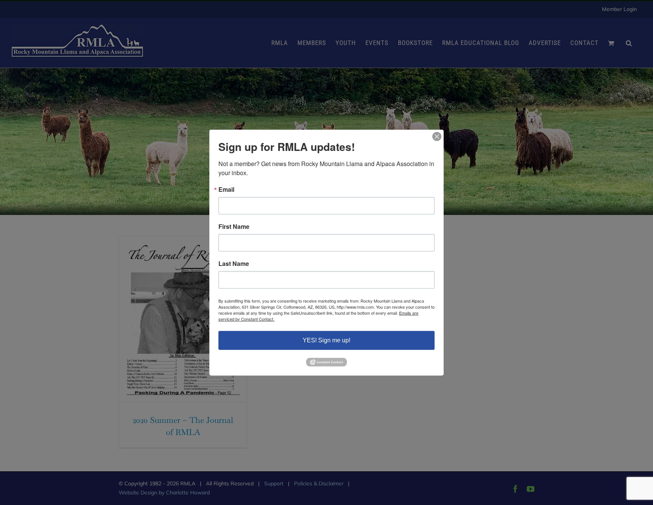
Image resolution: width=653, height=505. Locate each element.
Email (226, 189)
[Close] (436, 136)
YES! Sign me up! (326, 340)
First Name (233, 226)
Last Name (233, 263)
